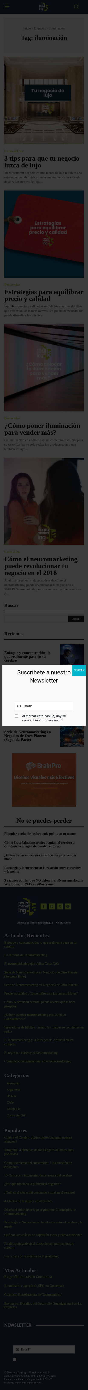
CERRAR (79, 670)
